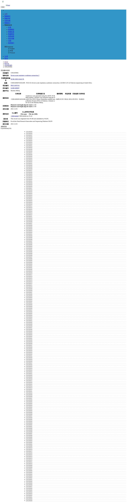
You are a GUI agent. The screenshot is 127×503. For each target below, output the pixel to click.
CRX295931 (29, 356)
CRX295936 (29, 347)
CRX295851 (29, 497)
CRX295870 (29, 463)
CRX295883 (29, 440)
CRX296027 (29, 188)
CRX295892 (29, 424)
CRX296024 (29, 193)
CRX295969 (29, 288)
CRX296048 (29, 151)
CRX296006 (29, 225)
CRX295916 (29, 382)
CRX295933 (29, 352)
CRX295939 (29, 341)
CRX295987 (29, 257)
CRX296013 (29, 213)
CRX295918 (29, 379)
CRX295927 (29, 363)
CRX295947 (29, 327)
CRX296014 (29, 211)
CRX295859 (29, 483)
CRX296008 (29, 221)
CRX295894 (29, 421)
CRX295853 (29, 493)
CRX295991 (29, 250)
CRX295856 (29, 488)
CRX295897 (29, 416)
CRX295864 (29, 474)
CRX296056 (29, 137)
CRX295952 (29, 318)
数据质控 (11, 34)
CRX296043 (29, 160)
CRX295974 (29, 280)
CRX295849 (29, 500)
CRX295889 (29, 430)
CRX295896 (29, 417)
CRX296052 (29, 144)
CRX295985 (29, 260)
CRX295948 (29, 326)
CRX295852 (29, 495)
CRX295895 (29, 419)
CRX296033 (29, 177)
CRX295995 (29, 244)
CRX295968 (29, 290)
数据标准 (11, 32)
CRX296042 (29, 161)
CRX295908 (29, 396)
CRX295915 (29, 384)
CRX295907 (29, 398)
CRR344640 (15, 116)
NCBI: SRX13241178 (17, 79)
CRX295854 (29, 491)
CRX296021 (29, 198)
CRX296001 (29, 234)
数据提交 (7, 16)
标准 (9, 27)
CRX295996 (29, 243)
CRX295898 (29, 414)
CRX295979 (29, 271)
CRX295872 (29, 460)
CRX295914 (29, 386)
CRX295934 (29, 350)
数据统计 (7, 23)
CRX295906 (29, 400)
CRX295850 (29, 499)
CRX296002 (29, 232)
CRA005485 (8, 65)
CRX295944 (29, 333)
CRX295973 (29, 281)
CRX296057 (29, 135)
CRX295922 (29, 371)
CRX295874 (29, 456)
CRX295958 (29, 308)
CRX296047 (29, 153)
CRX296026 (29, 190)
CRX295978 (29, 273)
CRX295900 (29, 410)
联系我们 (11, 43)
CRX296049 (29, 149)
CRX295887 (29, 433)
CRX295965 (29, 296)
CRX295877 (29, 451)
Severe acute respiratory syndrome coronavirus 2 (25, 75)
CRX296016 (29, 207)
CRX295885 (29, 437)
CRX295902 (29, 407)
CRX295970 (29, 287)
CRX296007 (29, 223)
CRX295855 (29, 490)
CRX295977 (29, 274)
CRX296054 (29, 140)
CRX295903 (29, 405)
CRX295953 (29, 317)
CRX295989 (29, 253)
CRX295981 (29, 267)
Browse (6, 63)
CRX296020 (29, 200)
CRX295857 (29, 486)
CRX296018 (29, 204)
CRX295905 (29, 401)
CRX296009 (29, 220)
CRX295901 (29, 409)
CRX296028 (29, 186)
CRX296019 (29, 202)
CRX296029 (29, 184)
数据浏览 (7, 18)
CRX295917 (29, 380)
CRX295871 (29, 461)
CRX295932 (29, 354)
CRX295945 (29, 331)
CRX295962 (29, 301)
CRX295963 (29, 299)
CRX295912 (29, 389)
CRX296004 (29, 228)
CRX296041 (29, 163)
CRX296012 (29, 214)
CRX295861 (29, 479)
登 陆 (6, 58)
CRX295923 (29, 370)
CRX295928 (29, 361)
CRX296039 (29, 167)
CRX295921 (29, 373)
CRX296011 (29, 216)
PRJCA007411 (15, 85)
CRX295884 (29, 439)
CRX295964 (29, 297)
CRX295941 (29, 338)
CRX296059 (29, 131)
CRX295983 (29, 264)
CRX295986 (29, 258)
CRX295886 (29, 435)
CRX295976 (29, 276)
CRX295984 (29, 262)
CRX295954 (29, 315)
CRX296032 (29, 179)
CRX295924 (29, 368)
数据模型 (11, 29)
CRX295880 (29, 446)
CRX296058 (29, 133)
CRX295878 (29, 449)
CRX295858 (29, 484)
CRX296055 (29, 138)
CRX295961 (29, 303)
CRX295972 (29, 283)
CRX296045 (29, 156)
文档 (9, 41)
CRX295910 (29, 393)
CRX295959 (29, 306)
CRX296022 (29, 197)
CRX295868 (29, 467)
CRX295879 (29, 447)
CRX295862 (29, 477)
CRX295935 (29, 348)
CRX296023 (29, 195)
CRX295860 (29, 481)
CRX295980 (29, 269)
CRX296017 (29, 205)
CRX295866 (29, 470)
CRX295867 (29, 469)
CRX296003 (29, 230)
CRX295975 (29, 278)
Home (6, 62)
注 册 (6, 56)
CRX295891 (29, 426)
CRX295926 (29, 364)
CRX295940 (29, 340)
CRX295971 (29, 285)
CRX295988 (29, 255)
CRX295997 (29, 241)
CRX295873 (29, 458)
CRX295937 (29, 345)
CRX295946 (29, 329)
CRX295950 (29, 322)
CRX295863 (29, 476)
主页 (5, 14)
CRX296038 (29, 168)
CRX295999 (29, 237)
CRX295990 (29, 251)
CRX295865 (29, 472)
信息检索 (7, 20)
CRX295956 (29, 311)
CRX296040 (29, 165)
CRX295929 (29, 359)
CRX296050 (29, 147)
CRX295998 (29, 239)
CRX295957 (29, 310)
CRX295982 (29, 266)
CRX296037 (29, 170)
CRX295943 (29, 334)
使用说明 (11, 36)
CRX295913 (29, 387)
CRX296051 (29, 145)
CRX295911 (29, 391)
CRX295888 (29, 431)
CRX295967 (29, 292)
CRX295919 (29, 377)
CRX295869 (29, 465)
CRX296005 (29, 227)
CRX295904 (29, 403)
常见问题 (11, 38)
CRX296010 (29, 218)
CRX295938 (29, 343)
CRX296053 (29, 142)
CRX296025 (29, 191)
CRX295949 (29, 324)
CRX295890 (29, 428)
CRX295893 (29, 423)
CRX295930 (29, 357)
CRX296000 (29, 235)
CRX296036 (29, 172)
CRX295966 (29, 294)
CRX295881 (29, 444)
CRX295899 (29, 412)
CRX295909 (29, 394)
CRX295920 (29, 375)
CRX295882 (29, 442)
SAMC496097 (15, 88)
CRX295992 (29, 248)
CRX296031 (29, 181)
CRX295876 (29, 453)
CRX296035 (29, 174)
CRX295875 (29, 454)
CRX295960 (29, 304)
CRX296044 (29, 158)
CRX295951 (29, 320)
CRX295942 (29, 336)
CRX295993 (29, 246)
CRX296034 (29, 175)
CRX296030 (29, 183)
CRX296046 (29, 154)
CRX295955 (29, 313)
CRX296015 (29, 209)
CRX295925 (29, 366)
